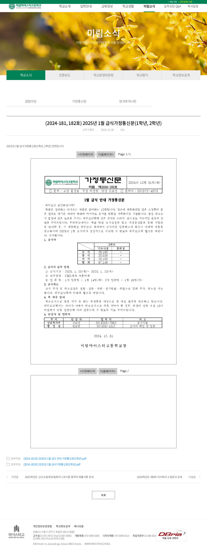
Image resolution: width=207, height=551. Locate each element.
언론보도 (64, 75)
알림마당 (31, 101)
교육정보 (107, 6)
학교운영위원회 (103, 75)
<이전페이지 (85, 154)
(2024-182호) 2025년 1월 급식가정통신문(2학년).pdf (51, 464)
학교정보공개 (181, 75)
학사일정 (193, 6)
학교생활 (128, 6)
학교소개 (65, 6)
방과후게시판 (127, 101)
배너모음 (79, 526)
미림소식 (149, 6)
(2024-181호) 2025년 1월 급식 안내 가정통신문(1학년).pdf (54, 458)
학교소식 (26, 75)
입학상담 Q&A (172, 6)
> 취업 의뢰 (172, 1)
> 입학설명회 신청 (184, 1)
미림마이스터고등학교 (28, 6)
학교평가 (142, 75)
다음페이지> (106, 154)
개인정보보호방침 (42, 526)
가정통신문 (79, 101)
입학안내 (86, 6)
